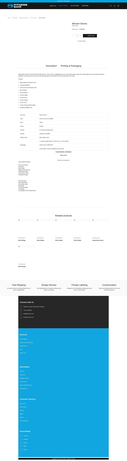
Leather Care (23, 352)
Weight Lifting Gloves (24, 17)
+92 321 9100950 (27, 310)
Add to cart (91, 35)
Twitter (24, 446)
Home (9, 17)
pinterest (25, 442)
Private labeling (23, 339)
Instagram (25, 439)
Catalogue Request (24, 378)
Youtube (25, 449)
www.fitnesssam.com (28, 317)
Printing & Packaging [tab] (71, 66)
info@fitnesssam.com (28, 313)
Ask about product (82, 41)
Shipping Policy (23, 388)
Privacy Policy (23, 381)
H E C (21, 349)
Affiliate (21, 413)
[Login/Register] (114, 6)
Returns (22, 417)
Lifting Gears (14, 17)
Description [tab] (51, 66)
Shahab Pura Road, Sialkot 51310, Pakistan (33, 306)
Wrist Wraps (22, 240)
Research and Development (26, 342)
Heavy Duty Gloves (97, 240)
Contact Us (22, 374)
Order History (23, 407)
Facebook (25, 435)
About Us (22, 371)
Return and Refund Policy (26, 385)
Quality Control (23, 346)
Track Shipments (24, 420)
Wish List (22, 410)
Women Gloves (33, 17)
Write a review (75, 25)
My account (22, 403)
